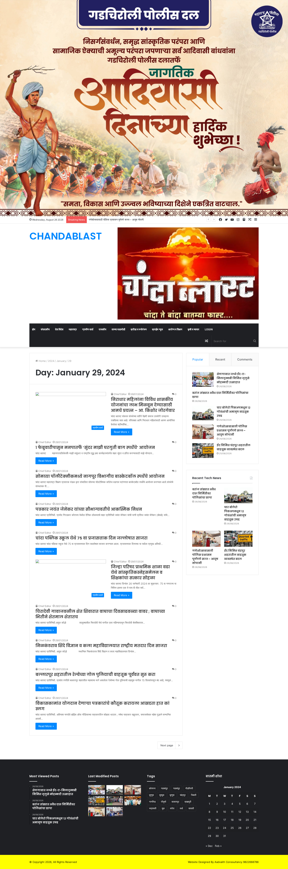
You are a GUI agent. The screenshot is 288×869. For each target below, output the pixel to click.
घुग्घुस (161, 795)
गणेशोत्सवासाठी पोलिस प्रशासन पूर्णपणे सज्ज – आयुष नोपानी (232, 430)
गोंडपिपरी (189, 788)
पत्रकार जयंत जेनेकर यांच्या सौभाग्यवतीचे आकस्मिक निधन (88, 509)
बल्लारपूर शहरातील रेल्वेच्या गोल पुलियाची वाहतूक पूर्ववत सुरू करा (95, 674)
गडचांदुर (164, 788)
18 (232, 819)
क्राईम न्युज (157, 329)
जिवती (193, 795)
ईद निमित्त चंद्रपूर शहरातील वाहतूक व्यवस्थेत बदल (235, 555)
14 (255, 811)
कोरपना (152, 788)
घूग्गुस (172, 795)
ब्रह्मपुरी (188, 801)
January (61, 360)
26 (239, 827)
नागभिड (152, 801)
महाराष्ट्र (73, 329)
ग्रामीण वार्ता (87, 329)
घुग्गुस (151, 795)
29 (209, 835)
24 (224, 827)
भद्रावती (152, 808)
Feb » (218, 845)
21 (255, 819)
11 (232, 811)
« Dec (209, 845)
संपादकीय (45, 329)
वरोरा (172, 808)
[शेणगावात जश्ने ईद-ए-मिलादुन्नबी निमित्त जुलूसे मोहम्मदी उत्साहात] (203, 379)
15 (209, 819)
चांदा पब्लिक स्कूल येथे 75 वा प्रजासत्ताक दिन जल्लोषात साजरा (91, 538)
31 (224, 835)
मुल (163, 808)
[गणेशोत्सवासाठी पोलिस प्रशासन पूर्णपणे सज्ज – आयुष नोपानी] (203, 431)
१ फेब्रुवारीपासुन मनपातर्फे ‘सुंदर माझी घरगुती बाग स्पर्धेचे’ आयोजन (95, 447)
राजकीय (102, 329)
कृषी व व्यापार (193, 329)
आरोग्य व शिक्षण (175, 329)
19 (239, 819)
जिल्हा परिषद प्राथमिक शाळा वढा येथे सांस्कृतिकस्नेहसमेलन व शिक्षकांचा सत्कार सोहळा (140, 572)
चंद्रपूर (183, 795)
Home (42, 360)
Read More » (121, 431)
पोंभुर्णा (163, 801)
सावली (191, 808)
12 (239, 811)
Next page (166, 745)
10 (224, 811)
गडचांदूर (176, 788)
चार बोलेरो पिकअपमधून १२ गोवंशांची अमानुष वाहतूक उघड (233, 412)
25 (232, 827)
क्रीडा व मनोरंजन (139, 329)
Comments (244, 359)
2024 (51, 360)
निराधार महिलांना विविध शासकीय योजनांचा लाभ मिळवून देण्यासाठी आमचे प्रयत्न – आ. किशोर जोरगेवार (143, 405)
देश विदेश (59, 329)
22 (209, 827)
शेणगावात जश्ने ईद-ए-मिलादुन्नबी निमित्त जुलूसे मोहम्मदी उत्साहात (233, 378)
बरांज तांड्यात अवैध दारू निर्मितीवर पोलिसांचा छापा (204, 493)
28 (254, 827)
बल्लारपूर (175, 801)
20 (247, 819)
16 (217, 819)
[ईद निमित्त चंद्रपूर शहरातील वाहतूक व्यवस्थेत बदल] (203, 450)
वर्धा (181, 808)
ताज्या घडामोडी (118, 329)
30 (217, 835)
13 (247, 811)
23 (217, 827)
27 (247, 827)
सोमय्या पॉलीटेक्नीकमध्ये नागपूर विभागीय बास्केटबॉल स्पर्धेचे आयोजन (100, 476)
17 (224, 819)
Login (209, 329)
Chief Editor (120, 394)
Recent (220, 359)
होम (33, 329)
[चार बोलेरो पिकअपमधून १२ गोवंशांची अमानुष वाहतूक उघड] (203, 413)
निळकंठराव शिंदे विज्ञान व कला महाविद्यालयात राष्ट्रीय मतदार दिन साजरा (101, 645)
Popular (197, 359)
